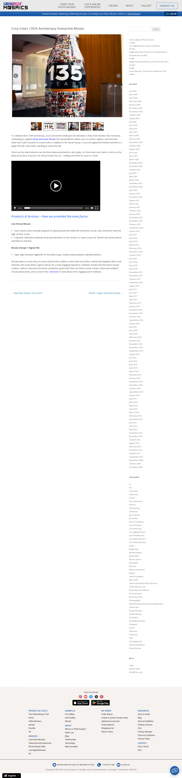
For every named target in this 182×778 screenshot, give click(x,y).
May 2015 (133, 364)
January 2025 (134, 139)
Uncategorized (135, 641)
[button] (66, 5)
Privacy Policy (144, 738)
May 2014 (133, 405)
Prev (16, 75)
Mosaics (132, 566)
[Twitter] (96, 696)
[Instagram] (80, 696)
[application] (55, 186)
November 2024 (136, 142)
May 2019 (133, 238)
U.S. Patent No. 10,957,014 (126, 769)
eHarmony (133, 494)
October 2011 (134, 453)
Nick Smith (133, 580)
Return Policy (107, 731)
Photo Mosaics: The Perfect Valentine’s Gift (147, 71)
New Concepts (71, 746)
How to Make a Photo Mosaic (141, 39)
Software (133, 624)
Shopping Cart (107, 728)
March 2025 (134, 135)
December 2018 (135, 251)
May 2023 (133, 176)
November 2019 (136, 221)
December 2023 (135, 163)
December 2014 (135, 381)
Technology (70, 743)
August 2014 (134, 395)
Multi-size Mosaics (137, 569)
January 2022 (134, 193)
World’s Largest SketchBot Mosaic (106, 293)
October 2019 (134, 224)
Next (118, 75)
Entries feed (134, 668)
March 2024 (134, 159)
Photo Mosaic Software (139, 590)
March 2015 (134, 371)
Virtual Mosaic (135, 648)
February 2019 (135, 248)
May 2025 (133, 128)
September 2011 (136, 457)
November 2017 (136, 275)
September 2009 (136, 460)
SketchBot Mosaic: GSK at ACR (26, 293)
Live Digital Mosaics (137, 532)
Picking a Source (145, 724)
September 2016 (136, 320)
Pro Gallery (70, 714)
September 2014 (136, 392)
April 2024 (133, 156)
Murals (132, 573)
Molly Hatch (134, 556)
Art (130, 487)
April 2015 (133, 368)
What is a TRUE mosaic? (75, 729)
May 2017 (133, 296)
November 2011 (136, 450)
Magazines (134, 549)
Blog (67, 736)
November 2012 (136, 436)
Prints (31, 717)
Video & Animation (137, 645)
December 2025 (135, 108)
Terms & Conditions (146, 735)
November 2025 (136, 111)
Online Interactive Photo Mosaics (143, 583)
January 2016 (134, 340)
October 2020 (134, 210)
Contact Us (167, 5)
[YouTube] (85, 696)
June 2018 (133, 262)
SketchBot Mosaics (137, 621)
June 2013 (133, 426)
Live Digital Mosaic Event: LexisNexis (144, 46)
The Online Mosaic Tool (39, 714)
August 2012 (134, 443)
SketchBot (133, 617)
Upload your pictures (110, 721)
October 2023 (134, 169)
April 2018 (133, 268)
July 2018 (132, 258)
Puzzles (32, 728)
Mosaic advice (135, 559)
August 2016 (134, 323)
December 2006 (135, 467)
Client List (69, 732)
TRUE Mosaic (133, 13)
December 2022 (135, 183)
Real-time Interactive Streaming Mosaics (146, 604)
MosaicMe (133, 562)
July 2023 (132, 173)
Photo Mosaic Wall (37, 746)
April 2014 (133, 409)
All (30, 731)
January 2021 (134, 207)
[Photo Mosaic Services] (15, 5)
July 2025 (132, 122)
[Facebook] (91, 696)
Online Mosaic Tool (137, 586)
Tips (131, 638)
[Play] (15, 208)
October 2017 (134, 279)
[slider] (53, 208)
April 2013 (133, 429)
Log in (131, 665)
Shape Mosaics (135, 610)
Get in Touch (143, 746)
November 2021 (136, 197)
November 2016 (136, 313)
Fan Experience (135, 501)
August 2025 (134, 118)
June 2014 (133, 402)
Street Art (133, 631)
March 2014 (134, 412)
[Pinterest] (101, 696)
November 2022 (136, 186)
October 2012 (134, 439)
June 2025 (133, 125)
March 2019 (134, 245)
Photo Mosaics (135, 593)
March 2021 (134, 204)
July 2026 (132, 91)
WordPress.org (135, 672)
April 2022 (133, 190)
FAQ (139, 728)
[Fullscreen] (96, 208)
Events (132, 498)
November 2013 (136, 419)
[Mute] (92, 208)
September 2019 (136, 227)
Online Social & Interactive (40, 743)
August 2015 (134, 354)
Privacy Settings (145, 731)
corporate (133, 491)
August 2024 (134, 149)
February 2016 (135, 337)
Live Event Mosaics (37, 739)
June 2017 (133, 292)
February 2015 (135, 374)
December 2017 (135, 272)
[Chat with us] (174, 770)
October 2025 (134, 115)
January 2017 (134, 306)
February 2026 (135, 101)
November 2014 (136, 385)
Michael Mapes (135, 552)
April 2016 (133, 333)
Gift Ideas (133, 511)
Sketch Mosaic (135, 614)
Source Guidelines (145, 721)
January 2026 (134, 104)
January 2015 (134, 378)
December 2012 (135, 433)
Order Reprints (107, 724)
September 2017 (136, 282)
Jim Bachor (133, 518)
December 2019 (135, 217)
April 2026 (133, 98)
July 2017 (132, 289)
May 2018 (133, 265)
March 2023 (134, 180)
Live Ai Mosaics (135, 525)
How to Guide (144, 714)
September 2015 (136, 351)
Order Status (107, 714)
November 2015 (136, 347)
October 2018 (134, 255)
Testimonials (70, 739)
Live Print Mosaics (136, 535)
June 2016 (133, 330)
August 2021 (134, 200)
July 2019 (132, 234)
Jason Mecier (134, 515)
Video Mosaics (35, 721)
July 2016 (132, 327)
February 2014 (135, 415)
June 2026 (133, 94)
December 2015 (135, 344)
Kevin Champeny (136, 521)
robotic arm (134, 607)
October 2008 (134, 463)
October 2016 (134, 316)
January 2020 (134, 214)
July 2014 (132, 398)
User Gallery (70, 717)
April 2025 (133, 132)
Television (133, 634)
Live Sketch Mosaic (137, 539)
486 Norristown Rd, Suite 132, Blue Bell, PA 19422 (76, 764)
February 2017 (135, 303)
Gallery (146, 5)
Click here (53, 271)
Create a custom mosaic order (114, 717)
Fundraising (134, 508)
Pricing (113, 5)
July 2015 (132, 357)
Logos (131, 545)
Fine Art (132, 504)
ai (130, 484)
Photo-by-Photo (136, 597)
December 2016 (135, 310)
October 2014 (134, 388)
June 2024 (133, 152)
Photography (134, 600)
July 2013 (132, 422)
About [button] (130, 5)
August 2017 (134, 286)
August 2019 (134, 231)
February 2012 (135, 446)
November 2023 (136, 166)
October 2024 (134, 145)
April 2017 (133, 299)
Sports (132, 627)
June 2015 (133, 361)
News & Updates (136, 576)
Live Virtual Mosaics (137, 542)
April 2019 (133, 241)
